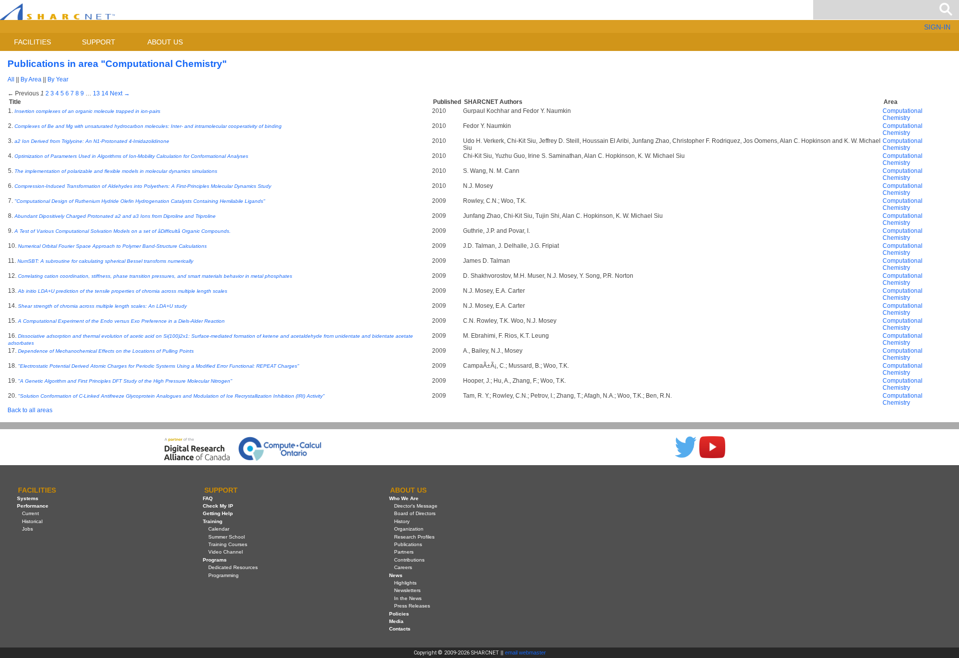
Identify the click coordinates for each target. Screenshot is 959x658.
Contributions (409, 560)
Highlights (405, 583)
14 (104, 93)
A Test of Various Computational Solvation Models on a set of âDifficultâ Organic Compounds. (122, 231)
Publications (408, 544)
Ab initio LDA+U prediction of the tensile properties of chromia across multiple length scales (122, 291)
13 (96, 93)
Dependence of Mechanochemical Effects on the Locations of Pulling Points (106, 351)
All (10, 79)
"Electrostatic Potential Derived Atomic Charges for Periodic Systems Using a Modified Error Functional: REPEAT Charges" (158, 366)
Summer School (226, 537)
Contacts (400, 629)
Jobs (27, 529)
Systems (27, 498)
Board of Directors (415, 513)
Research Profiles (414, 537)
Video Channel (225, 552)
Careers (403, 567)
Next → (120, 93)
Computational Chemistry (903, 114)
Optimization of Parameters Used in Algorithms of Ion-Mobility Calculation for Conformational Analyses (131, 156)
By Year (57, 79)
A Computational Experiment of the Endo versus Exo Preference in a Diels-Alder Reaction (121, 321)
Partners (404, 552)
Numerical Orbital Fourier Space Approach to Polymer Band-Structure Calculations (112, 246)
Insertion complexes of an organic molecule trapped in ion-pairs (87, 111)
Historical (32, 521)
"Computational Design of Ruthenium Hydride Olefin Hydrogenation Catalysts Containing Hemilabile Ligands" (139, 201)
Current (30, 513)
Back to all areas (29, 410)
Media (396, 621)
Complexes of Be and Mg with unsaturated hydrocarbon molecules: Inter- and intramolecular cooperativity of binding (148, 126)
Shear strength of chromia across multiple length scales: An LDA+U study (102, 306)
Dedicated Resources (233, 567)
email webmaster (525, 653)
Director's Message (416, 506)
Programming (223, 575)
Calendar (218, 529)
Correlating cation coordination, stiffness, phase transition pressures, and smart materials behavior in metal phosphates (155, 276)
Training (212, 521)
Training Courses (227, 544)
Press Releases (412, 606)
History (402, 521)
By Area (30, 79)
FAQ (208, 498)
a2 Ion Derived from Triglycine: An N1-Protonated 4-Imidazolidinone (91, 141)
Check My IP (218, 506)
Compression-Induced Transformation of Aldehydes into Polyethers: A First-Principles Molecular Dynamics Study (142, 186)
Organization (409, 529)
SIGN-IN (937, 27)
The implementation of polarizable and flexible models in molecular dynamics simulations (115, 171)
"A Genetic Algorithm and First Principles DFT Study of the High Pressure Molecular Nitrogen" (125, 381)
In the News (408, 598)
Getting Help (218, 513)
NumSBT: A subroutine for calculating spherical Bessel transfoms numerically (105, 261)
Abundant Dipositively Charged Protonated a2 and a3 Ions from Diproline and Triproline (115, 216)
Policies (399, 614)
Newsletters (407, 590)
